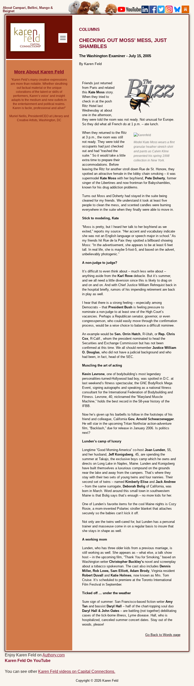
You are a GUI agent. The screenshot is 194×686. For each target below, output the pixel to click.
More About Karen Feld (39, 71)
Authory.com (53, 655)
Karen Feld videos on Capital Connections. (76, 671)
